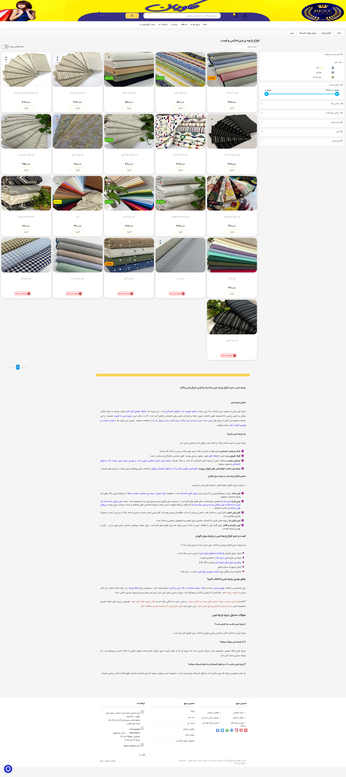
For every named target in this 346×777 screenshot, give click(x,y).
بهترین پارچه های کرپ (210, 722)
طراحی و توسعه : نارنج (107, 761)
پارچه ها (196, 24)
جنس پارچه (335, 122)
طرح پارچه (336, 140)
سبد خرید (191, 717)
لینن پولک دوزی (78, 154)
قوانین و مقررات (213, 712)
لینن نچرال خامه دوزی (129, 154)
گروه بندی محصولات (332, 54)
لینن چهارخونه (26, 278)
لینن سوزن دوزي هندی (232, 216)
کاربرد (338, 131)
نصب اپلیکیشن (148, 24)
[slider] (266, 94)
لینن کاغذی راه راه (77, 278)
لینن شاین (232, 278)
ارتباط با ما (162, 24)
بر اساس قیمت (334, 84)
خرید (232, 108)
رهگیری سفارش (189, 729)
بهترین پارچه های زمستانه (238, 724)
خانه (205, 24)
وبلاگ (192, 711)
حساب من (191, 723)
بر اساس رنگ (335, 103)
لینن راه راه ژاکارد (232, 92)
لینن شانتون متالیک (129, 92)
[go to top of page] (3, 701)
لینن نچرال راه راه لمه (77, 92)
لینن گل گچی (129, 278)
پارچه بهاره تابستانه (307, 33)
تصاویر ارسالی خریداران (210, 717)
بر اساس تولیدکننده (333, 112)
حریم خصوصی (238, 712)
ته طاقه (184, 24)
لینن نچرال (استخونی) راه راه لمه (26, 92)
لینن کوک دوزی (232, 340)
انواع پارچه (326, 33)
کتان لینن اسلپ (129, 216)
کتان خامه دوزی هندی (26, 216)
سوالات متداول (238, 717)
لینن (292, 33)
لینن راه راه (180, 278)
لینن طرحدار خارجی (180, 154)
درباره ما (174, 24)
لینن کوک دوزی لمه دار (26, 154)
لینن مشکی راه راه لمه (232, 154)
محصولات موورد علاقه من (185, 741)
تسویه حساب (190, 735)
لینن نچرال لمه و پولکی (180, 216)
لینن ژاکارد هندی (180, 92)
